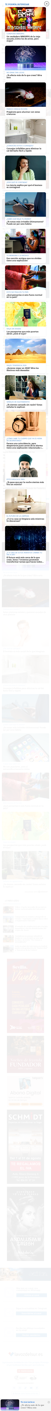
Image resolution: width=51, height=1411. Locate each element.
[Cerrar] (49, 1402)
